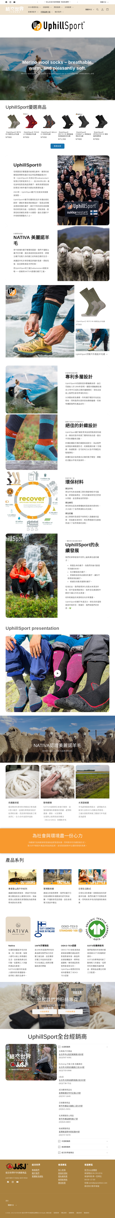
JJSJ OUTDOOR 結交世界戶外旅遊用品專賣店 (25, 1213)
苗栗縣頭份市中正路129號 (70, 1093)
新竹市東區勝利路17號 (68, 1119)
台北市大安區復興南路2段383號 (72, 1080)
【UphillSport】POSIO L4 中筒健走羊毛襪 (31, 133)
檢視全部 (57, 146)
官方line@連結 (90, 1170)
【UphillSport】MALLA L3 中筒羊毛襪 (49, 133)
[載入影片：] (57, 673)
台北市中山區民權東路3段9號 (71, 1054)
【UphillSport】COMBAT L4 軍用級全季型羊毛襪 (83, 134)
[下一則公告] (77, 2)
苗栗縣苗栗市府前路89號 (69, 1132)
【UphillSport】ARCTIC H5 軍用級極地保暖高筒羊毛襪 (65, 134)
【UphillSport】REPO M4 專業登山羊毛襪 (13, 133)
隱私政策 (64, 1213)
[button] (34, 7)
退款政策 (56, 1213)
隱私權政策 (62, 1176)
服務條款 (71, 1213)
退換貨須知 (62, 1173)
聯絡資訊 (86, 1213)
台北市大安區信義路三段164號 (71, 1067)
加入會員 (62, 1170)
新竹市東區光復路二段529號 (71, 1106)
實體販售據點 (37, 1176)
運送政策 (62, 1183)
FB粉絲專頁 (70, 1012)
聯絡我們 (35, 1170)
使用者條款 (62, 1180)
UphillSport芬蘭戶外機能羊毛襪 (90, 354)
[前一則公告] (37, 2)
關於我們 (35, 1173)
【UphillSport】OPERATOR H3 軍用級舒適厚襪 (100, 134)
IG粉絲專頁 (44, 1012)
